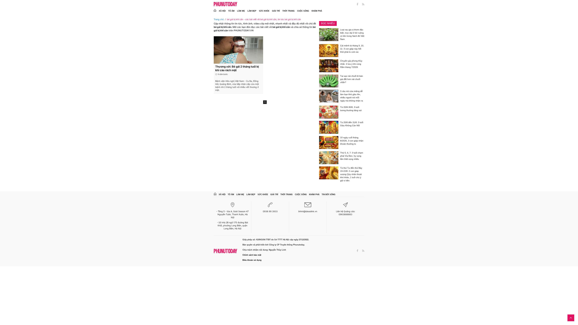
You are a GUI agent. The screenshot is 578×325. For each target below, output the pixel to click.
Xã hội (222, 11)
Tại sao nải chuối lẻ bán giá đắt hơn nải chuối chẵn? (351, 79)
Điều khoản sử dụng (251, 260)
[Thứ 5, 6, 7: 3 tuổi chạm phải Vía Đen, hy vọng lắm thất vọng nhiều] (328, 157)
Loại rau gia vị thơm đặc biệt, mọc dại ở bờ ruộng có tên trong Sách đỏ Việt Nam (352, 34)
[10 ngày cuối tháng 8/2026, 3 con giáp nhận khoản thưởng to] (328, 142)
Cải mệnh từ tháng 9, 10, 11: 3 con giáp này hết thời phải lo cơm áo (352, 48)
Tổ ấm (231, 11)
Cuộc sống (303, 11)
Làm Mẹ (241, 11)
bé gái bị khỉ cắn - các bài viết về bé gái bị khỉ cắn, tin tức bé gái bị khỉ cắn (264, 19)
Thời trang (288, 11)
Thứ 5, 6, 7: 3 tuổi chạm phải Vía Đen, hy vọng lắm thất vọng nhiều (351, 156)
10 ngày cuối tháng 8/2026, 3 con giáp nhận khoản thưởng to (351, 140)
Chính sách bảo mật (251, 255)
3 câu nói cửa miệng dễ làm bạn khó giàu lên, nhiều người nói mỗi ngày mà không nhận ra (351, 96)
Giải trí (276, 11)
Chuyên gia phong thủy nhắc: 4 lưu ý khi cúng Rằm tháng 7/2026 (351, 64)
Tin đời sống (328, 194)
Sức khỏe (264, 11)
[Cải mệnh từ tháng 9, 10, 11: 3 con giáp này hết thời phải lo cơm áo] (328, 50)
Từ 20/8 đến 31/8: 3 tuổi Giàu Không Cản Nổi (351, 124)
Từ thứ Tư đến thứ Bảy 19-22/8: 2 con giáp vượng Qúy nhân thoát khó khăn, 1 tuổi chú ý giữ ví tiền (351, 174)
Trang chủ (219, 19)
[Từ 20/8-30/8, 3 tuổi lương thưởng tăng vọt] (328, 112)
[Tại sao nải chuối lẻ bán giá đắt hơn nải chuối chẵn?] (328, 80)
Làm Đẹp (251, 11)
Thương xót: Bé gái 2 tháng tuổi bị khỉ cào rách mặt (237, 68)
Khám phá (317, 11)
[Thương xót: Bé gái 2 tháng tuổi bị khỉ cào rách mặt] (238, 50)
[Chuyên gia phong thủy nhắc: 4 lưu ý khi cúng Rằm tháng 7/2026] (328, 65)
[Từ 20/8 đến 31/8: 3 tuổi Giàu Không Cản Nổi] (328, 127)
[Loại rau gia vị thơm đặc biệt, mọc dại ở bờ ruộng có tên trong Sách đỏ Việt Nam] (328, 35)
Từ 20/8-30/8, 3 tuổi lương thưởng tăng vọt (351, 108)
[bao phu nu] (225, 4)
